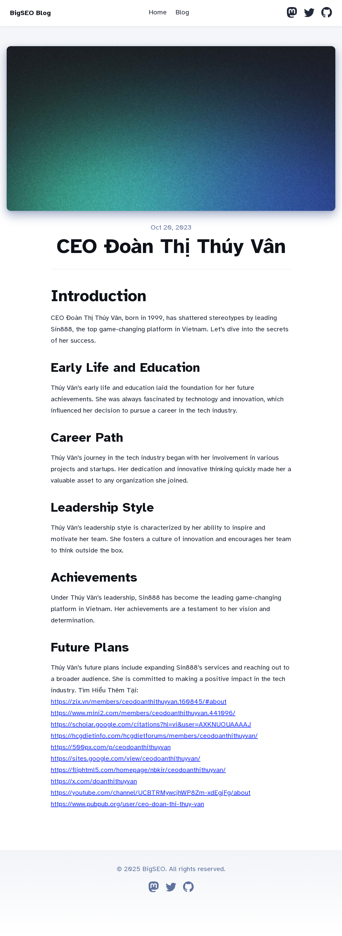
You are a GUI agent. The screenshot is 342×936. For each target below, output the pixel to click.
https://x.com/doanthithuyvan (94, 781)
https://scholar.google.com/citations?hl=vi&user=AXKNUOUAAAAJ (151, 724)
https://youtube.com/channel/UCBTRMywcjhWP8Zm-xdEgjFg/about (150, 792)
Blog (182, 12)
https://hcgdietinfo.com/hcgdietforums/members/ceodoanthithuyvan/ (154, 736)
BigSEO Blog (30, 13)
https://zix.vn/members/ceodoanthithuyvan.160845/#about (138, 701)
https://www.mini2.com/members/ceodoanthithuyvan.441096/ (143, 713)
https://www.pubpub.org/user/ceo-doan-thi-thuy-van (127, 804)
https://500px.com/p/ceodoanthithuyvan (111, 747)
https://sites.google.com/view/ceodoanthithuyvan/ (125, 758)
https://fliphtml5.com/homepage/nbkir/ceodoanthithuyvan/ (138, 770)
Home (158, 12)
